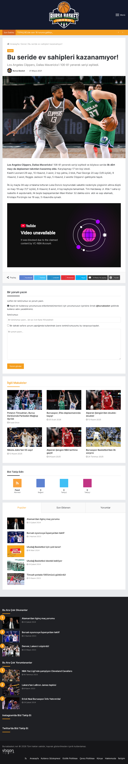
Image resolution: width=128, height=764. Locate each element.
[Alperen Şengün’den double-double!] (103, 400)
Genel (24, 44)
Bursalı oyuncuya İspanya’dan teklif (45, 533)
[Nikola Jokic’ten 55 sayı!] (24, 437)
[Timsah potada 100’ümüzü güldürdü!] (15, 579)
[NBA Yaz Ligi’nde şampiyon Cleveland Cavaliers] (11, 675)
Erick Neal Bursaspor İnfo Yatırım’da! (41, 699)
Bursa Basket (19, 71)
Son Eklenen (63, 507)
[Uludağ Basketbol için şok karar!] (15, 551)
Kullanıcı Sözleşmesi (50, 758)
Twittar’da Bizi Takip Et (15, 728)
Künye (100, 758)
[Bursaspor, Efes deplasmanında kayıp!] (64, 400)
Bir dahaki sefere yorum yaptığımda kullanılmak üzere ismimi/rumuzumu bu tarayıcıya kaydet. (54, 325)
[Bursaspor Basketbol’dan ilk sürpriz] (103, 437)
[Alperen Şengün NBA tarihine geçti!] (64, 437)
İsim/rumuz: (12, 314)
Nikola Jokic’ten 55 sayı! (20, 450)
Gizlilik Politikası (70, 758)
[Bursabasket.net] (64, 15)
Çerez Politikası (87, 758)
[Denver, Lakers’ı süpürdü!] (11, 650)
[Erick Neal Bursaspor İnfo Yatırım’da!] (11, 703)
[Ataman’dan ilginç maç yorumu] (15, 523)
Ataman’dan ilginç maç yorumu (43, 519)
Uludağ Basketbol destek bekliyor (44, 560)
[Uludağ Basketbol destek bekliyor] (15, 565)
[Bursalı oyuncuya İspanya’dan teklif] (15, 537)
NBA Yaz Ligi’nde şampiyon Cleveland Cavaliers (47, 671)
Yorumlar (106, 507)
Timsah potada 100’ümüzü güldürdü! (46, 574)
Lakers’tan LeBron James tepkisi (39, 685)
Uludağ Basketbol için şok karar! (44, 547)
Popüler (21, 507)
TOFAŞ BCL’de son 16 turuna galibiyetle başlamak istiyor (44, 32)
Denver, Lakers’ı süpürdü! (35, 646)
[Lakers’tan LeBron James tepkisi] (11, 689)
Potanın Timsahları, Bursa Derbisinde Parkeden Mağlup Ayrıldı (22, 415)
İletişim (121, 758)
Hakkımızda (110, 758)
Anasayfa (14, 44)
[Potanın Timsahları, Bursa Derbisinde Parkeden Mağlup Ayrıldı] (24, 400)
